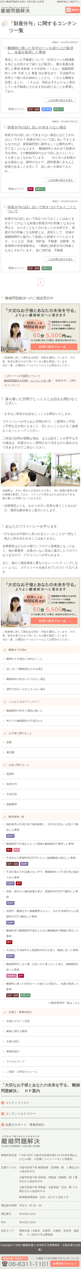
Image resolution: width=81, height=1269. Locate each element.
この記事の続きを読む (60, 100)
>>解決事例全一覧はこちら (64, 1002)
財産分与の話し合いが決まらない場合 (37, 127)
